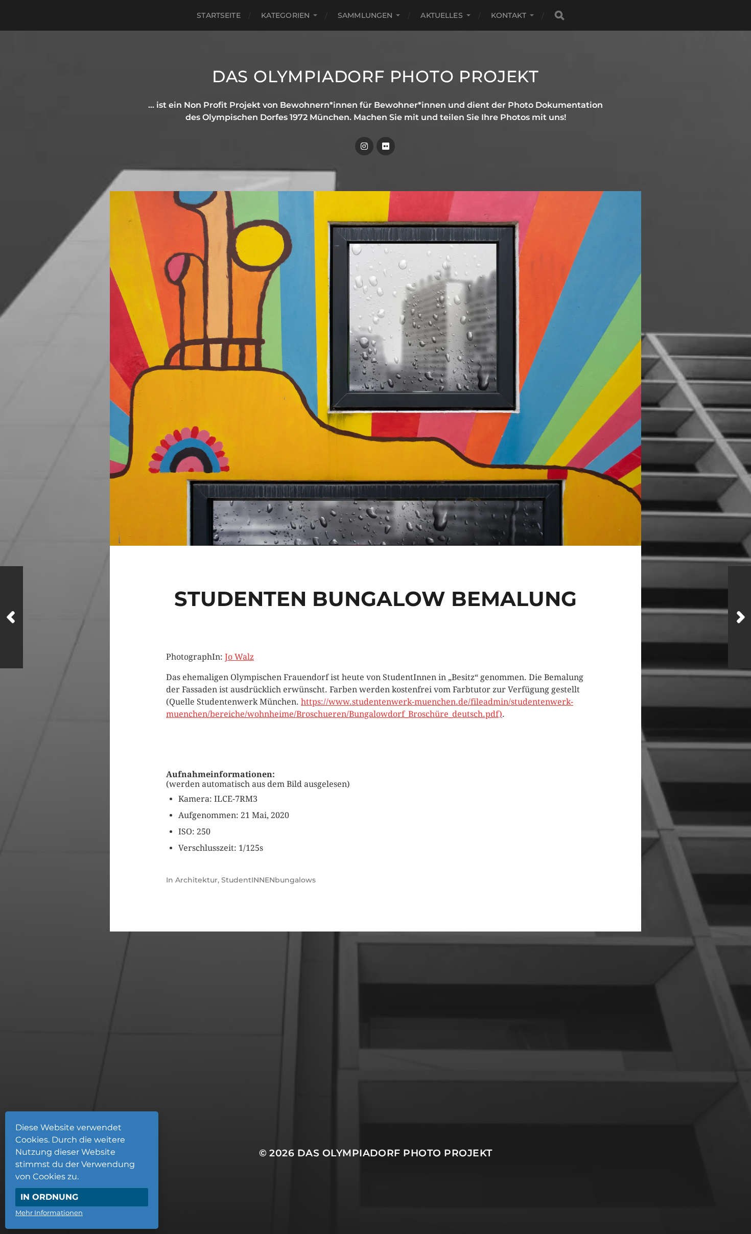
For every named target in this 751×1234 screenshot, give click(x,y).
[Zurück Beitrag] (11, 617)
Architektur (196, 879)
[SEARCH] (559, 15)
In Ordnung (49, 1197)
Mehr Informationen (49, 1212)
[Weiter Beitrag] (739, 617)
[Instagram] (364, 146)
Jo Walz (239, 657)
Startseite (218, 15)
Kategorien (285, 15)
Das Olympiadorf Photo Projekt (375, 76)
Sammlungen (365, 15)
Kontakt (508, 15)
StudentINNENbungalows (268, 879)
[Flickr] (386, 146)
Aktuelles (441, 15)
